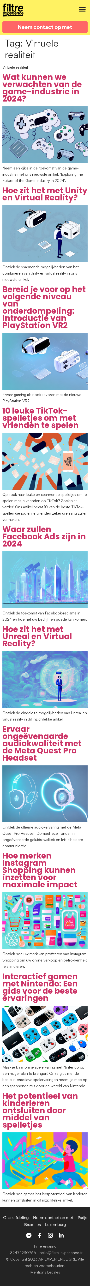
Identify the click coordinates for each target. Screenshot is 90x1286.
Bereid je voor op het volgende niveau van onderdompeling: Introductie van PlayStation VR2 (44, 307)
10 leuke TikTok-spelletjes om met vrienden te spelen (40, 418)
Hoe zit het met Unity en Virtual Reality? (44, 194)
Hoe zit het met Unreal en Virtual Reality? (37, 636)
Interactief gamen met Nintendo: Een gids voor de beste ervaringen (40, 987)
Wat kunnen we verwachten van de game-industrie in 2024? (42, 88)
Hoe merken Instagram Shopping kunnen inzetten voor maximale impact (39, 870)
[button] (82, 9)
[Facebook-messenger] (29, 1235)
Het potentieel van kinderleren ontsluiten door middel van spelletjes (40, 1110)
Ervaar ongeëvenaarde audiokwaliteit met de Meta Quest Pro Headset (42, 743)
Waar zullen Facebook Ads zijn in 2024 (44, 536)
